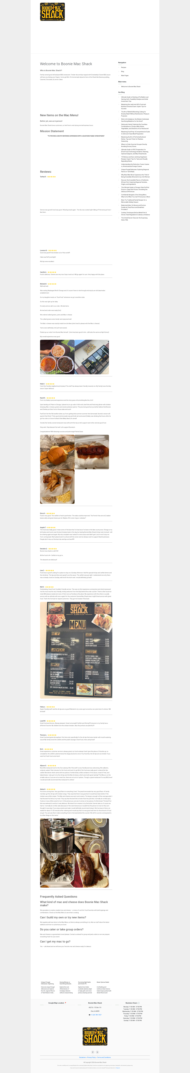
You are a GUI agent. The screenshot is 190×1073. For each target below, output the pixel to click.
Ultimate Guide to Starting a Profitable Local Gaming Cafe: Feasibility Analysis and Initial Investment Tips (134, 99)
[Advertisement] (95, 38)
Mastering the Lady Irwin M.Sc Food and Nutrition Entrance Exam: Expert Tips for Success (133, 106)
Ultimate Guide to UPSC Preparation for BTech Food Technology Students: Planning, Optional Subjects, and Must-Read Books (134, 152)
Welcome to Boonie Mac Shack (130, 86)
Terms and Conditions (104, 1057)
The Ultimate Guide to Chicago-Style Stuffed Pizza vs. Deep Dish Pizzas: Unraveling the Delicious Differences (135, 189)
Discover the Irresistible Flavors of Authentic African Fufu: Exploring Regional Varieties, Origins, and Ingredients (135, 182)
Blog (122, 71)
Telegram (118, 1067)
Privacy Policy (91, 1057)
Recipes (123, 67)
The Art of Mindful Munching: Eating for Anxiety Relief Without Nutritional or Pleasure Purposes (135, 114)
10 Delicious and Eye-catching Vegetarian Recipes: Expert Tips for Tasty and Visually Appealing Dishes (134, 159)
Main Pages (125, 75)
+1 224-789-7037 (96, 1015)
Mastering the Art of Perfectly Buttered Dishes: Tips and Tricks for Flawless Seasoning (133, 139)
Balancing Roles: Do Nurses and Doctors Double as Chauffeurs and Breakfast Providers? (133, 207)
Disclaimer (82, 1057)
